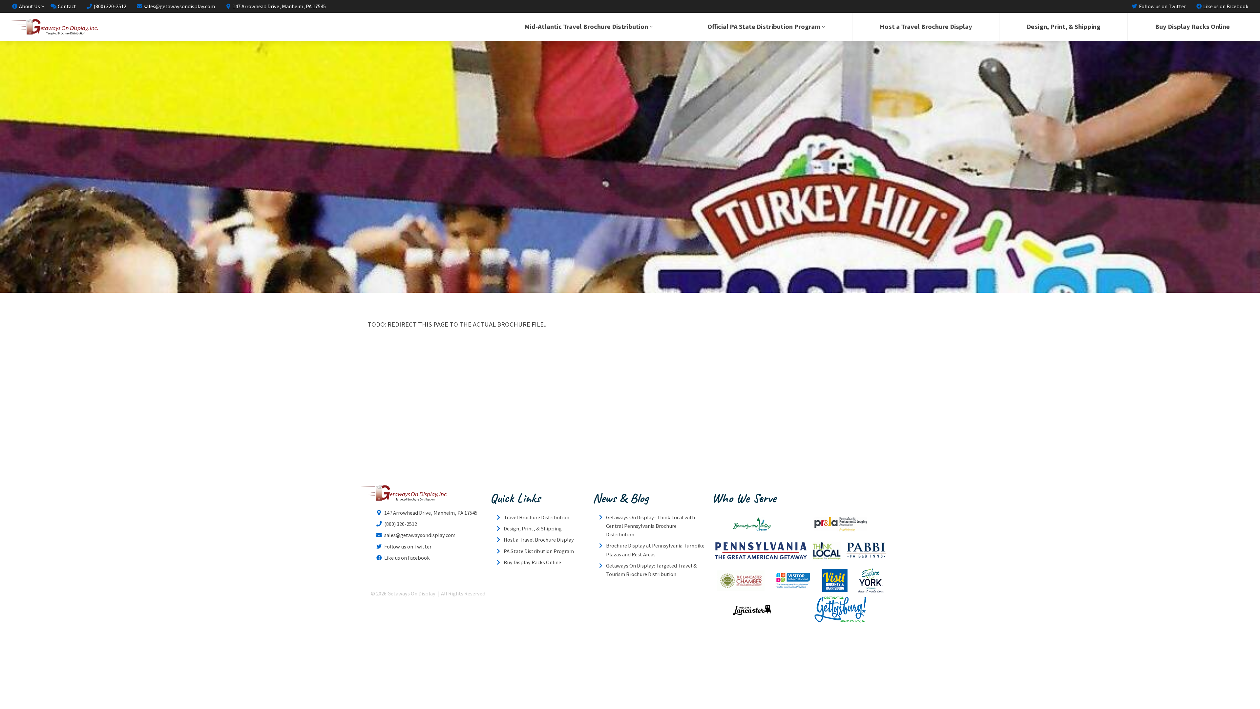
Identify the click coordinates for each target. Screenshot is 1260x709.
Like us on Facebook (1225, 6)
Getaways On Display (54, 26)
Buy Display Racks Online (1192, 26)
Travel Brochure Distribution (536, 517)
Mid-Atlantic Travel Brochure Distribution (586, 26)
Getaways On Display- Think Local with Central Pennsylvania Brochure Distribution (650, 526)
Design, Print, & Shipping (1064, 26)
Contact (66, 6)
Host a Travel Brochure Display (926, 26)
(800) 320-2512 (109, 6)
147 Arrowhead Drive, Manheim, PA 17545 (279, 6)
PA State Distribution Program (539, 551)
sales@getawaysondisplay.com (179, 6)
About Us (29, 6)
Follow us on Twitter (1162, 6)
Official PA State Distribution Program (763, 26)
